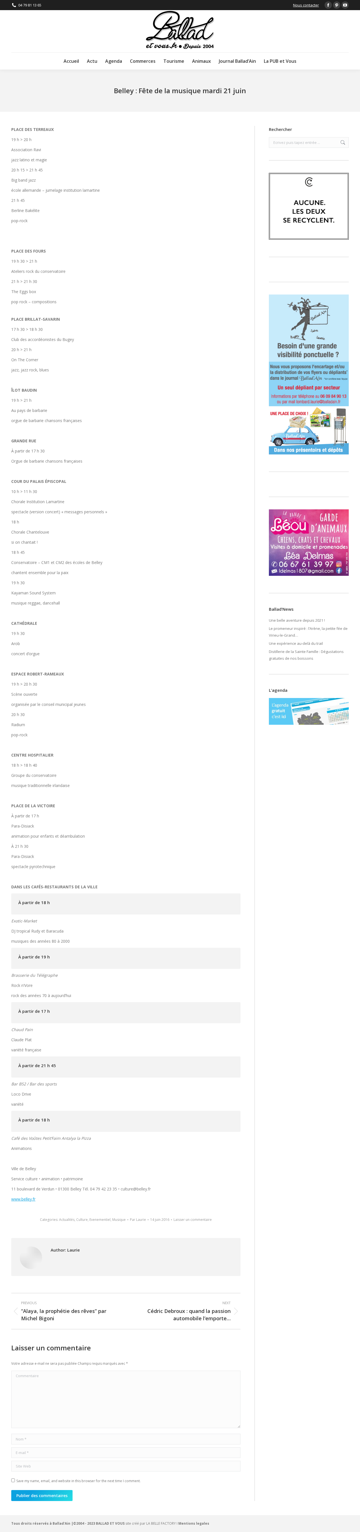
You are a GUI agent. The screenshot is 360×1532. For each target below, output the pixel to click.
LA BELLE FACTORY (161, 1523)
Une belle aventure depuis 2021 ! (297, 620)
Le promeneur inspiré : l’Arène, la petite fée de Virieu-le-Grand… (308, 632)
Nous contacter (306, 5)
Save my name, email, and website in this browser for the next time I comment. (78, 1481)
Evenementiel (100, 1219)
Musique (119, 1219)
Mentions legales (193, 1523)
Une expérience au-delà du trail (296, 643)
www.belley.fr (23, 1199)
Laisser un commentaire (193, 1219)
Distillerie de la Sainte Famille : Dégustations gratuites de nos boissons (306, 655)
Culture (82, 1219)
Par (138, 1219)
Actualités (67, 1219)
